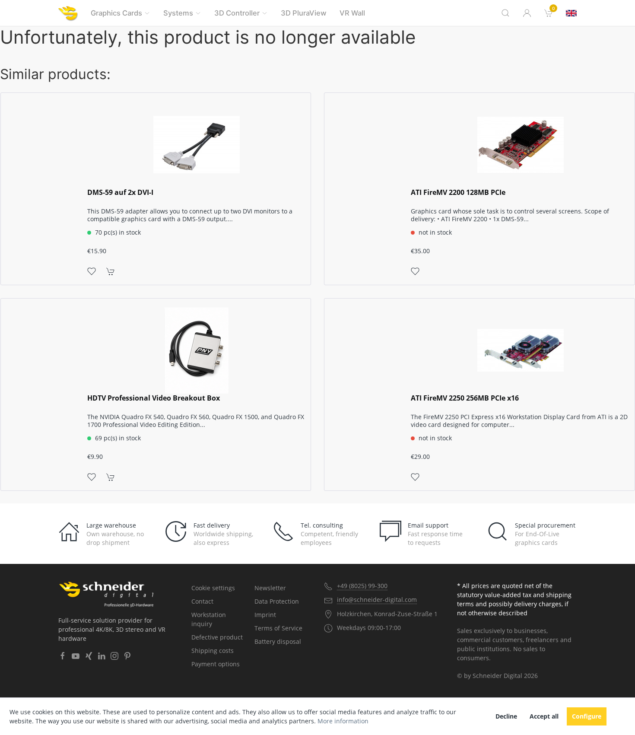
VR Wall (352, 13)
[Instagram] (114, 656)
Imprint (265, 615)
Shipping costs (212, 650)
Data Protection (276, 601)
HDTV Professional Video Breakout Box (153, 398)
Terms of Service (278, 628)
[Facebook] (62, 656)
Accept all (544, 716)
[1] (571, 13)
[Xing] (88, 656)
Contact (202, 601)
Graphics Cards (116, 13)
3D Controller (237, 13)
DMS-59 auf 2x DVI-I (120, 192)
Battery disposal (277, 641)
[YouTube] (75, 656)
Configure (586, 716)
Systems (178, 13)
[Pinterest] (127, 656)
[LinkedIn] (101, 656)
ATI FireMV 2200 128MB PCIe (458, 192)
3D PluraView (304, 13)
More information (343, 721)
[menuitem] (548, 13)
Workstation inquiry (208, 619)
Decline (506, 716)
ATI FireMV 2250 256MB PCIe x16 (465, 398)
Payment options (215, 664)
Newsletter (270, 588)
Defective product (217, 637)
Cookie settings (213, 588)
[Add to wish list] (91, 271)
